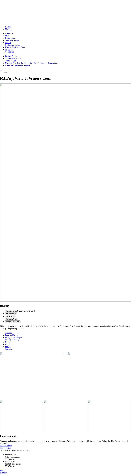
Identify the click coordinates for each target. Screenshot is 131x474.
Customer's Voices (12, 45)
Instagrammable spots (14, 337)
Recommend (10, 38)
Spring (7, 347)
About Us (9, 33)
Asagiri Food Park (12, 322)
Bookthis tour (3, 471)
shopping (9, 344)
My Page (8, 29)
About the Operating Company (17, 65)
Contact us (9, 52)
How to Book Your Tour (15, 47)
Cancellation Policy (13, 58)
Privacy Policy (11, 56)
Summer (8, 349)
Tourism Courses (12, 40)
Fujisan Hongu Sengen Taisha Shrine (20, 311)
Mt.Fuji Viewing (12, 340)
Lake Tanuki (10, 316)
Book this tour (6, 446)
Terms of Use (10, 61)
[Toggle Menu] (1, 70)
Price (7, 36)
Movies (8, 43)
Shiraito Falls (11, 314)
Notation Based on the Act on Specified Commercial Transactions (31, 63)
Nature (8, 342)
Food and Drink (11, 335)
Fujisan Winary (11, 319)
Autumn (8, 333)
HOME (8, 27)
